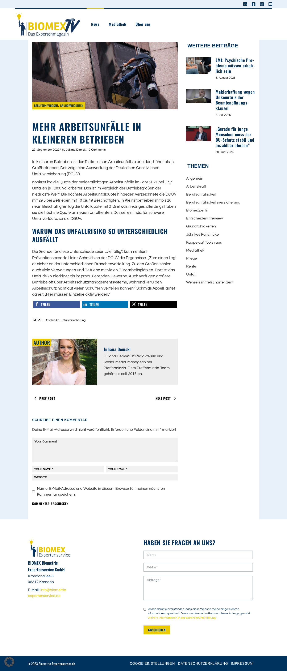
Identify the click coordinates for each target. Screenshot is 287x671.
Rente (191, 266)
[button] (56, 304)
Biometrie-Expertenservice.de (57, 663)
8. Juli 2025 (223, 114)
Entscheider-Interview (204, 218)
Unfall (191, 274)
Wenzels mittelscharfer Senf (210, 282)
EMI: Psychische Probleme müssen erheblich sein (235, 65)
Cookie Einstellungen (152, 663)
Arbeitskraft (196, 186)
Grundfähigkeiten (71, 105)
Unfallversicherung (73, 320)
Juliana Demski (76, 149)
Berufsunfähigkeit (46, 105)
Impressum (242, 663)
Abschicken (157, 629)
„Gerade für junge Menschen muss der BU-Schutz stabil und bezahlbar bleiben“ (235, 137)
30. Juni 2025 (225, 152)
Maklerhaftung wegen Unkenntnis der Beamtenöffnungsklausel (235, 100)
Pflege (191, 258)
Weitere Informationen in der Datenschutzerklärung (182, 617)
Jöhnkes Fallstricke (202, 234)
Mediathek (195, 250)
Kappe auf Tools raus (204, 242)
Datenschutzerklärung (203, 663)
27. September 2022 (45, 149)
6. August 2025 (226, 77)
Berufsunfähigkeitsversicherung (213, 202)
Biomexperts (197, 210)
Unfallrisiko (52, 320)
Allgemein (194, 178)
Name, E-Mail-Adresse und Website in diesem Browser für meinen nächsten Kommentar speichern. (101, 491)
